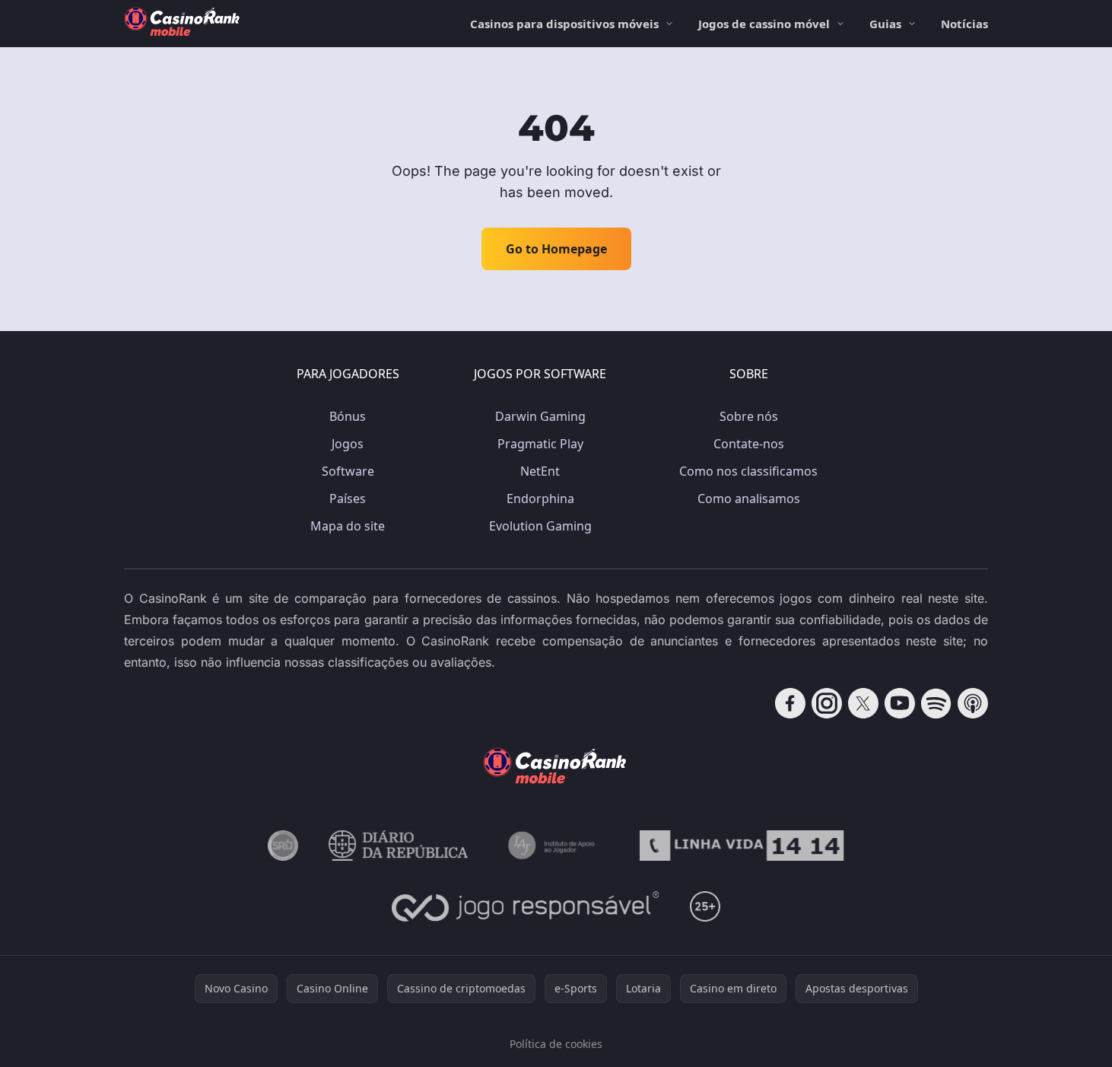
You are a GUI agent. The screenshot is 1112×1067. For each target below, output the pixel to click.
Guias (885, 23)
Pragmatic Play (540, 443)
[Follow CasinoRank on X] (863, 703)
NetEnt (540, 471)
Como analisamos (748, 498)
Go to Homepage (556, 248)
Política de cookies (556, 1044)
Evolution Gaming (540, 526)
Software (348, 471)
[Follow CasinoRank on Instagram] (827, 703)
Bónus (347, 416)
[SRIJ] (742, 845)
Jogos (348, 443)
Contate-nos (748, 443)
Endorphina (540, 498)
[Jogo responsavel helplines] (526, 906)
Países (347, 498)
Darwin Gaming (540, 416)
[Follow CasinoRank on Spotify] (936, 703)
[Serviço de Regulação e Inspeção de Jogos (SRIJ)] (283, 845)
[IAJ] (554, 845)
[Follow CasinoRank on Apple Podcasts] (973, 703)
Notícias (964, 23)
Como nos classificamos (748, 471)
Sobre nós (749, 416)
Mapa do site (347, 526)
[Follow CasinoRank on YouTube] (900, 703)
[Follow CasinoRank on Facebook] (790, 703)
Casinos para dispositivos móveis (564, 23)
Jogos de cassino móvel (764, 23)
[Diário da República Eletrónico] (399, 845)
